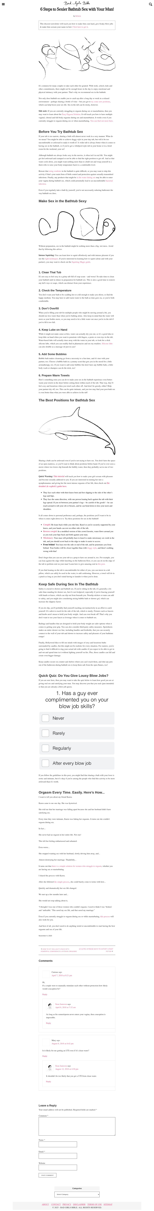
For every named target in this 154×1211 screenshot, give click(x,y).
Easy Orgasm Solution (71, 114)
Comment (43, 1115)
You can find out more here (101, 120)
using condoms (55, 171)
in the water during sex (86, 177)
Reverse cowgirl (50, 531)
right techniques (51, 258)
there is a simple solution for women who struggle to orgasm (76, 866)
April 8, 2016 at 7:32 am (65, 1007)
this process (105, 916)
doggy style (92, 547)
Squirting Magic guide (81, 261)
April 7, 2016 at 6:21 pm (62, 975)
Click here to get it (80, 26)
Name (42, 1139)
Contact (56, 1204)
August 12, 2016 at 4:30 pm (66, 1069)
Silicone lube (107, 343)
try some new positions (100, 101)
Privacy (67, 1204)
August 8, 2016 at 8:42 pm (63, 1043)
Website (42, 1163)
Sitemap (108, 1204)
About (45, 1204)
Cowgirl (46, 524)
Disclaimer (79, 1204)
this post (101, 564)
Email (42, 1151)
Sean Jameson (61, 1004)
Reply (44, 994)
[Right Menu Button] (150, 4)
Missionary (48, 537)
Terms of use (94, 1204)
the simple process (61, 881)
